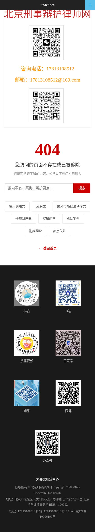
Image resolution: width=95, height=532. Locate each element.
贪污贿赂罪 (17, 206)
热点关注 (59, 231)
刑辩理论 (35, 231)
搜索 (81, 188)
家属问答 (49, 218)
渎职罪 (41, 206)
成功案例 (73, 218)
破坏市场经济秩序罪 (71, 206)
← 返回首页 (48, 248)
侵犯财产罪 (23, 218)
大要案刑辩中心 (47, 479)
